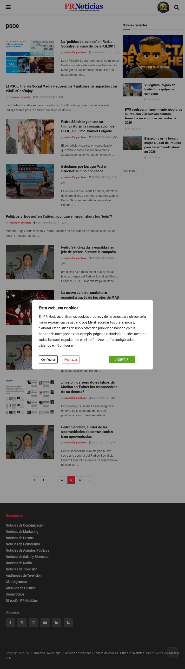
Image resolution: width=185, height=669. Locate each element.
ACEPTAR (121, 359)
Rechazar (70, 359)
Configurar (48, 359)
